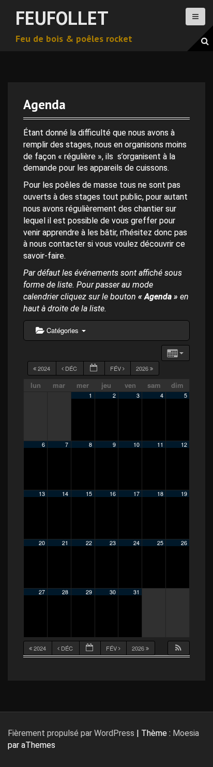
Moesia (186, 733)
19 (184, 494)
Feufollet (62, 18)
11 (160, 444)
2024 (44, 368)
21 (65, 543)
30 (113, 592)
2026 (143, 368)
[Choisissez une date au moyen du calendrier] (94, 368)
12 (184, 444)
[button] (178, 648)
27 (42, 592)
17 (136, 494)
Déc (71, 368)
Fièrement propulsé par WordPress (71, 733)
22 (89, 543)
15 (89, 494)
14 (65, 494)
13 (42, 494)
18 (160, 494)
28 (65, 592)
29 (89, 592)
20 (42, 543)
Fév (116, 368)
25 (160, 543)
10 (136, 444)
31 (136, 592)
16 (113, 494)
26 (184, 543)
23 (113, 543)
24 (136, 543)
